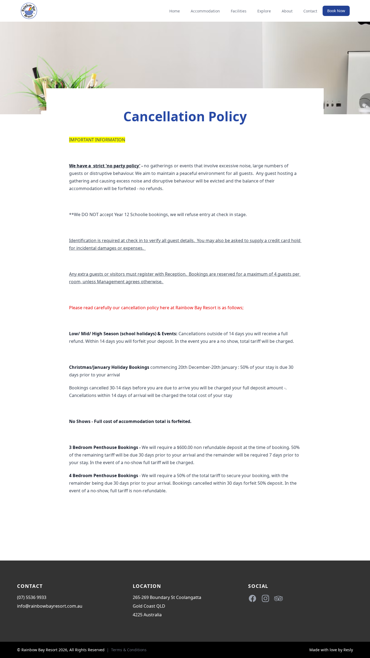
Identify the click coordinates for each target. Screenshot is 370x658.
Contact (310, 11)
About (287, 11)
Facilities (238, 11)
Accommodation (205, 11)
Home (174, 11)
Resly (348, 649)
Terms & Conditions (129, 649)
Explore (264, 11)
